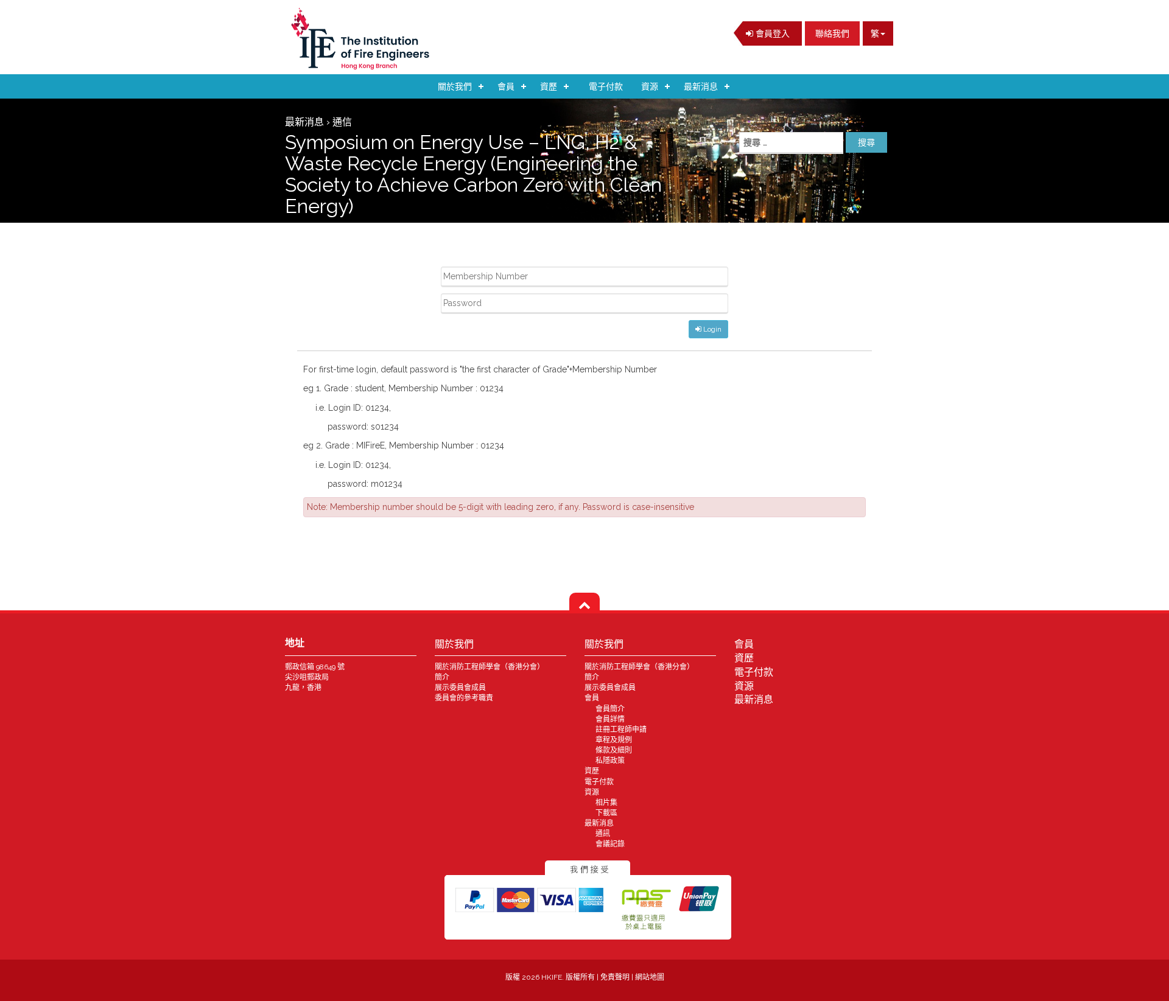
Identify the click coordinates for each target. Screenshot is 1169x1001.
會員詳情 (610, 719)
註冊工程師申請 (621, 729)
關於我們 (455, 86)
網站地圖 (649, 977)
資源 (649, 86)
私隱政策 (610, 760)
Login (711, 329)
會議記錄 (610, 844)
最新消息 (701, 86)
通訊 (602, 833)
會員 (505, 86)
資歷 (548, 86)
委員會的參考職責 (464, 698)
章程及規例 (613, 740)
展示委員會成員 (460, 687)
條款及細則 (613, 750)
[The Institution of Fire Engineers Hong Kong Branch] (364, 38)
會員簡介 (610, 709)
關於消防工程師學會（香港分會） (489, 667)
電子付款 (606, 86)
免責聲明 (615, 977)
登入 (771, 33)
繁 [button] (875, 33)
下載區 (606, 813)
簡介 (442, 677)
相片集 (606, 802)
